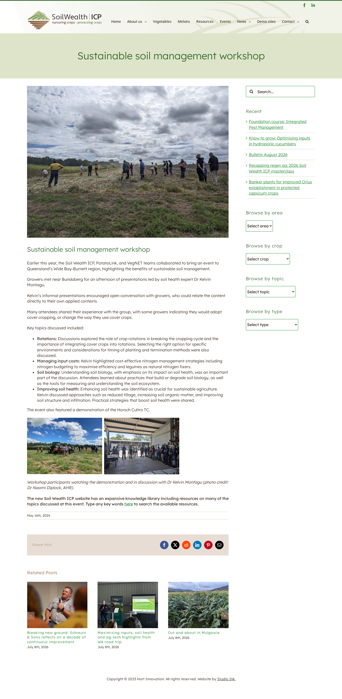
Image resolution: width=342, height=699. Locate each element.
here (128, 503)
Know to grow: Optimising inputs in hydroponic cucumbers (205, 637)
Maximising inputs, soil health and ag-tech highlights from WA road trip (67, 637)
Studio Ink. (226, 679)
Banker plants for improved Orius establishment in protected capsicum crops (280, 187)
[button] (307, 21)
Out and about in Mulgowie (135, 632)
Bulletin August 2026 (268, 154)
